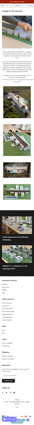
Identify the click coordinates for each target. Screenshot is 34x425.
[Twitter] (6, 392)
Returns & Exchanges (8, 359)
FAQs (3, 293)
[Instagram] (10, 392)
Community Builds (7, 317)
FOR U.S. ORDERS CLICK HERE (17, 1)
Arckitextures (5, 306)
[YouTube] (14, 392)
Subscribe (8, 380)
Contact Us (5, 284)
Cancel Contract (17, 421)
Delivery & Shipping (7, 356)
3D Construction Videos (8, 311)
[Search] (29, 5)
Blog (3, 333)
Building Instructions (7, 314)
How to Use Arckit (7, 303)
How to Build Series (7, 308)
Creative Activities (7, 320)
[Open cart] (32, 5)
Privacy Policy (6, 346)
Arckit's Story (5, 287)
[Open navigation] (2, 5)
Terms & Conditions (7, 343)
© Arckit (17, 399)
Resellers (4, 290)
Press (3, 330)
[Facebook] (2, 392)
